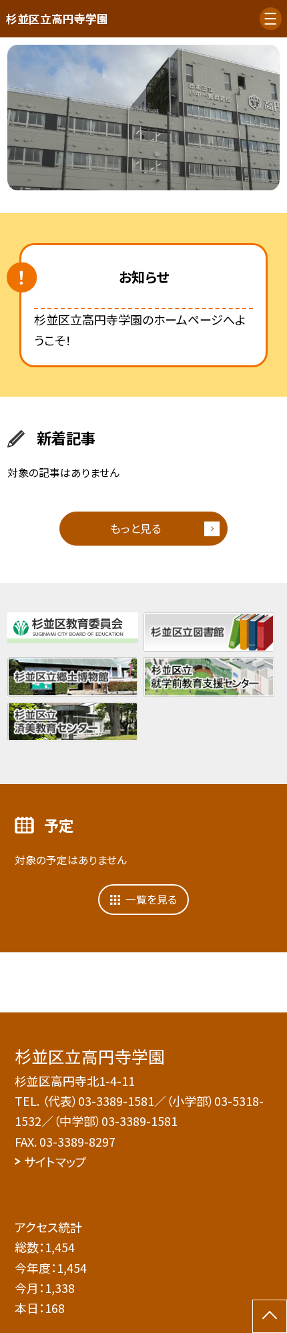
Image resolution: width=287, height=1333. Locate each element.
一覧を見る (151, 899)
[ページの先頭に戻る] (269, 1316)
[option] (143, 117)
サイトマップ (55, 1161)
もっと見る (136, 528)
